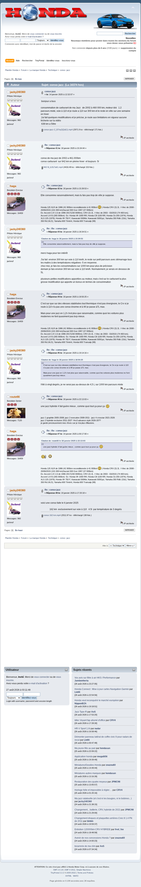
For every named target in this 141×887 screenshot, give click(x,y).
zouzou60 (111, 765)
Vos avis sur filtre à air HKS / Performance (95, 677)
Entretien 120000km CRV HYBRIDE (93, 829)
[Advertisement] (19, 610)
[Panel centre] (134, 71)
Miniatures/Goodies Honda (88, 765)
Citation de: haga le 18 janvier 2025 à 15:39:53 (62, 239)
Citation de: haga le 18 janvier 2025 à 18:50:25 (62, 360)
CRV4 (113, 720)
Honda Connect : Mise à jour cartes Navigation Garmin (102, 689)
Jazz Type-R (81, 711)
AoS (93, 711)
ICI (134, 43)
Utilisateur (12, 669)
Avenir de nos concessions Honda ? (93, 838)
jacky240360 (85, 801)
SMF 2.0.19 (58, 870)
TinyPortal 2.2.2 (57, 873)
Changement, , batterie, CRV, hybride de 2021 (97, 809)
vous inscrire (56, 34)
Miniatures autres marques (88, 773)
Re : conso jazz (52, 145)
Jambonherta (81, 680)
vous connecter (37, 34)
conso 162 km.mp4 (52, 515)
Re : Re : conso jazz (57, 228)
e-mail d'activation (34, 37)
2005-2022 (71, 873)
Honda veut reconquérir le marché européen (97, 700)
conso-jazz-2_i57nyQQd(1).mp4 (58, 129)
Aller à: (105, 546)
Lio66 (77, 692)
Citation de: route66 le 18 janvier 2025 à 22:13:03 (63, 441)
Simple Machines (83, 870)
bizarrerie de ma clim (85, 846)
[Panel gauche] (127, 71)
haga (13, 186)
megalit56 (102, 756)
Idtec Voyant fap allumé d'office (90, 720)
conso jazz (50, 91)
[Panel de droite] (131, 71)
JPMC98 (115, 781)
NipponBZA (80, 703)
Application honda (84, 756)
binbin (90, 821)
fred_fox (119, 829)
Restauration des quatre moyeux (91, 781)
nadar (98, 728)
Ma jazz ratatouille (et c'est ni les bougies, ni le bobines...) (103, 798)
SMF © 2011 (70, 870)
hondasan (105, 748)
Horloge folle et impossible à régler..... (94, 790)
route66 (15, 396)
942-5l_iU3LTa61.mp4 (53, 167)
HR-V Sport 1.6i (82, 728)
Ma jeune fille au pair (85, 748)
